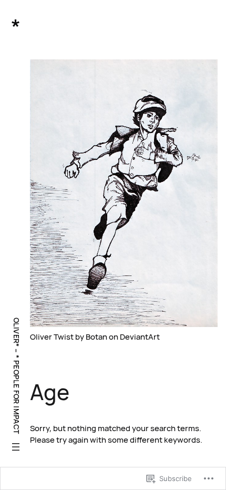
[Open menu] (15, 447)
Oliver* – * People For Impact (17, 376)
